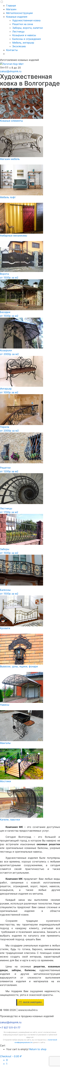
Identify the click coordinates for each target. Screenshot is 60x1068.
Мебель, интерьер (23, 42)
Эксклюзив (19, 46)
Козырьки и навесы (24, 35)
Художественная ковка (26, 20)
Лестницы (18, 31)
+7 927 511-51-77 (10, 1027)
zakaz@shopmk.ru (10, 71)
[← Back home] (12, 63)
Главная (11, 5)
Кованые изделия (16, 16)
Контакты (12, 50)
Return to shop (37, 1049)
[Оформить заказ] (30, 1002)
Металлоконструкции (19, 13)
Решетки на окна (22, 24)
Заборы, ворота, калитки (27, 27)
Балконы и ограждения (26, 38)
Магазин (11, 9)
